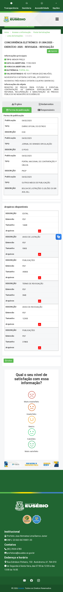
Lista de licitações (15, 36)
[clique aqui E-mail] (24, 580)
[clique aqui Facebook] (31, 580)
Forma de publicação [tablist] (18, 110)
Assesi (21, 588)
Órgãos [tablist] (18, 104)
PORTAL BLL (24, 70)
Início (6, 32)
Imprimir (53, 51)
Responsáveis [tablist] (47, 110)
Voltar (9, 361)
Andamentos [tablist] (47, 104)
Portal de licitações (41, 32)
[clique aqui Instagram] (38, 580)
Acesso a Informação (21, 32)
